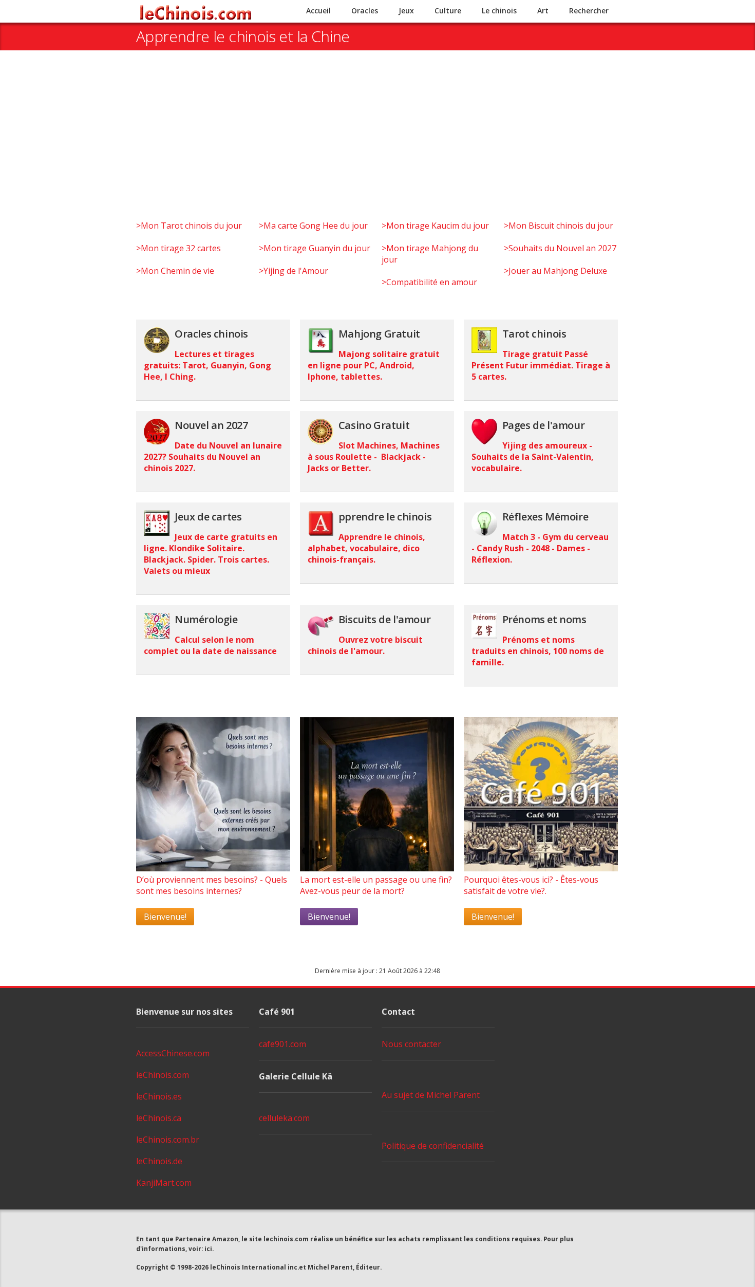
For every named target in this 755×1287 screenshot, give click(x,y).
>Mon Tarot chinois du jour (189, 225)
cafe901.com (282, 1044)
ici (208, 1248)
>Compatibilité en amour (429, 282)
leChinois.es (159, 1096)
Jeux (406, 10)
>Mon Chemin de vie (175, 270)
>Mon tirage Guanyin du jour (314, 248)
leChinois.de (159, 1161)
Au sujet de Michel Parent (431, 1095)
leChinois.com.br (167, 1139)
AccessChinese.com (173, 1053)
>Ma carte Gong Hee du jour (313, 225)
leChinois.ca (158, 1118)
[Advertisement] (377, 143)
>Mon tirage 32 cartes (178, 248)
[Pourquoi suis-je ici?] (213, 868)
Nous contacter (411, 1044)
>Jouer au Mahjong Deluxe (555, 270)
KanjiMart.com (164, 1182)
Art (543, 10)
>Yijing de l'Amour (293, 270)
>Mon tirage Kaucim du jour (435, 225)
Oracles (364, 10)
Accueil (318, 10)
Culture (448, 10)
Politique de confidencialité (433, 1145)
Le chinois (499, 10)
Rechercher (589, 10)
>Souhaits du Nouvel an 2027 (560, 248)
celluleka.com (284, 1118)
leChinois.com (162, 1074)
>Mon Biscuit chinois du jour (558, 225)
